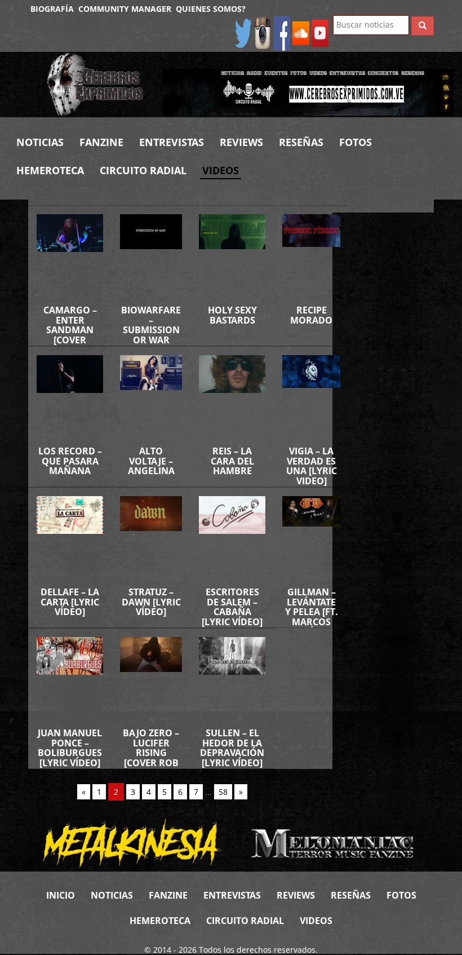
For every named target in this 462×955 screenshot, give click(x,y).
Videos (220, 170)
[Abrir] (308, 91)
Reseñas (301, 142)
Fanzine (101, 142)
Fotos (355, 142)
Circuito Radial (143, 170)
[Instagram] (262, 32)
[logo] (96, 84)
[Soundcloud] (300, 32)
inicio (60, 895)
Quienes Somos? (211, 8)
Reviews (241, 142)
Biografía (52, 8)
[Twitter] (243, 32)
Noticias (40, 142)
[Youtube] (320, 32)
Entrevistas (171, 142)
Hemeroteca (50, 170)
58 (223, 791)
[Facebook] (281, 32)
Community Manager (124, 8)
